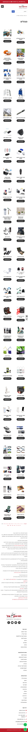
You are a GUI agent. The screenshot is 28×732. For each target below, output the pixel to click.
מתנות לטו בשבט (23, 661)
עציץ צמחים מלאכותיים (20, 217)
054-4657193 (13, 579)
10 (9, 523)
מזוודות (25, 693)
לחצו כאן (22, 588)
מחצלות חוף (24, 700)
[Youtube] (12, 622)
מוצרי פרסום (24, 631)
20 (10, 525)
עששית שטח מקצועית (7, 375)
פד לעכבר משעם (20, 495)
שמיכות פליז (24, 678)
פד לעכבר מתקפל (7, 495)
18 (14, 525)
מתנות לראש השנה (23, 657)
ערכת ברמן (7, 237)
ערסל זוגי (21, 356)
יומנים (25, 680)
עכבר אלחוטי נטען (7, 137)
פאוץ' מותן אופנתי (7, 435)
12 (6, 523)
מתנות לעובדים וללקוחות (21, 636)
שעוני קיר (25, 685)
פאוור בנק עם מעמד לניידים (20, 416)
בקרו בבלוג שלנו (17, 572)
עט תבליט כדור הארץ (20, 117)
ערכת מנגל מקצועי (7, 316)
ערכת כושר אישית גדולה (7, 297)
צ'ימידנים (25, 695)
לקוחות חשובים (23, 668)
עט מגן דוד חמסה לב (7, 98)
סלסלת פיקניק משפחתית (21, 58)
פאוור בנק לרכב (20, 395)
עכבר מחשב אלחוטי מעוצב (20, 158)
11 (7, 523)
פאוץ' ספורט (7, 455)
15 (19, 525)
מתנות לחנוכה (24, 659)
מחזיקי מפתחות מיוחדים (19, 545)
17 (16, 525)
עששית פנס (20, 375)
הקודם (25, 523)
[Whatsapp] (8, 622)
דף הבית (25, 15)
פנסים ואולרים (24, 702)
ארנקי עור (25, 689)
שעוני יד (25, 698)
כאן (24, 582)
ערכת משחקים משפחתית (21, 336)
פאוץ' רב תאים (21, 475)
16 (18, 525)
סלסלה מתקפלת (7, 38)
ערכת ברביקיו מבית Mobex (21, 237)
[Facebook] (15, 622)
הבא (8, 525)
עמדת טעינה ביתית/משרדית (7, 178)
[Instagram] (19, 622)
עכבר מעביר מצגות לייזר (21, 178)
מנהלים (21, 15)
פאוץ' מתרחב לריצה (20, 455)
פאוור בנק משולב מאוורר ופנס (7, 396)
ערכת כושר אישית (20, 296)
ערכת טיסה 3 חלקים (7, 256)
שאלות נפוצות (24, 647)
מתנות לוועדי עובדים (22, 666)
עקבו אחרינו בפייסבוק (22, 597)
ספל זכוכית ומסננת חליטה (21, 78)
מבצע (25, 640)
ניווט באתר (24, 629)
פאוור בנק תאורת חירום (7, 416)
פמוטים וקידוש (24, 687)
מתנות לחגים (24, 638)
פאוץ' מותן (20, 435)
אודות (25, 645)
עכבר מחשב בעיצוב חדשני (7, 158)
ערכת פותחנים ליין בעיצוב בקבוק (7, 336)
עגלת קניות (20, 98)
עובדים (25, 663)
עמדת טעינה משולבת (7, 197)
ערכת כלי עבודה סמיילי (20, 316)
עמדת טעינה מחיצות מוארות (20, 197)
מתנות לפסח (24, 655)
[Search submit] (13, 11)
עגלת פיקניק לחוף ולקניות (7, 78)
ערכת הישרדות (21, 256)
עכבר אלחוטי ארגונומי (20, 138)
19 (12, 525)
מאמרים (25, 642)
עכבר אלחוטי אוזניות (7, 117)
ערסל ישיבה (7, 356)
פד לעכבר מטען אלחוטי (7, 475)
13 (4, 523)
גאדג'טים (25, 682)
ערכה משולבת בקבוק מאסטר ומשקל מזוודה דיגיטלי (7, 218)
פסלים (25, 691)
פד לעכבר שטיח (20, 514)
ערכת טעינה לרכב (7, 276)
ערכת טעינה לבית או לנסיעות (20, 277)
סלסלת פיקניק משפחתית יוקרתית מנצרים (7, 59)
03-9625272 (15, 599)
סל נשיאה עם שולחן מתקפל (21, 39)
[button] (2, 6)
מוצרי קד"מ (24, 634)
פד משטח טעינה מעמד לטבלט (7, 515)
